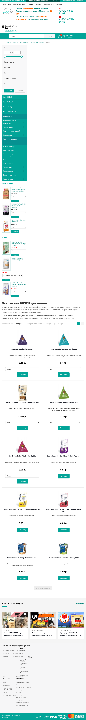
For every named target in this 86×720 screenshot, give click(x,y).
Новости (6, 653)
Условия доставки (18, 656)
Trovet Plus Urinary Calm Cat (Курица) (17, 259)
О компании (7, 650)
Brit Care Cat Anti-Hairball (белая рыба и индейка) (19, 284)
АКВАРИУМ (7, 116)
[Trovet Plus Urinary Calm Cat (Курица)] (6, 264)
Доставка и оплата (20, 4)
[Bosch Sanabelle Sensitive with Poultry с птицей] (6, 247)
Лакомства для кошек (37, 42)
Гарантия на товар (18, 650)
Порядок (18, 324)
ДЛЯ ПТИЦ (7, 106)
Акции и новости (35, 4)
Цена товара (58, 324)
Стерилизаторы (9, 175)
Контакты (59, 4)
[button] (14, 48)
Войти (8, 28)
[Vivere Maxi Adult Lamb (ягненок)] (6, 225)
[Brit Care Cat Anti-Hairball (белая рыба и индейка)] (6, 289)
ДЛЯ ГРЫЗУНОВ (9, 111)
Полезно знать (48, 4)
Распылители (7, 143)
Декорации (7, 135)
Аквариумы (7, 167)
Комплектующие (10, 139)
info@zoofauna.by (9, 695)
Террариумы (8, 171)
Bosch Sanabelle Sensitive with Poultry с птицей (19, 243)
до (13, 52)
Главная (8, 42)
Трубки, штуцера (9, 146)
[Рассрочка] (43, 1)
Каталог (15, 42)
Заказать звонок (10, 30)
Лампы (5, 160)
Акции (5, 656)
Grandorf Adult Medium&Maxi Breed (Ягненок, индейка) (18, 189)
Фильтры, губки (8, 150)
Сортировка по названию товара (38, 324)
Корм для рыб (9, 179)
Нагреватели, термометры (8, 155)
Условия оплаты (17, 653)
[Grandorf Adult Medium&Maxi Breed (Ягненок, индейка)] (6, 193)
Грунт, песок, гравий (11, 131)
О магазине (7, 4)
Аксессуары (8, 127)
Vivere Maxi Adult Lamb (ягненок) (19, 221)
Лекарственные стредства (9, 122)
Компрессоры (8, 163)
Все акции (80, 603)
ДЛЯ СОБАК (7, 97)
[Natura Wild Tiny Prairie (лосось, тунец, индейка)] (6, 209)
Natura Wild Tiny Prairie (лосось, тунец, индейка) (19, 205)
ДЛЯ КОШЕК (24, 42)
